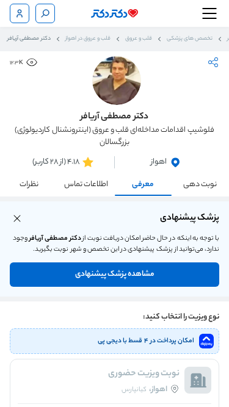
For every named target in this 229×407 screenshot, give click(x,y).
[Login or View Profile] (19, 13)
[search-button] (45, 13)
